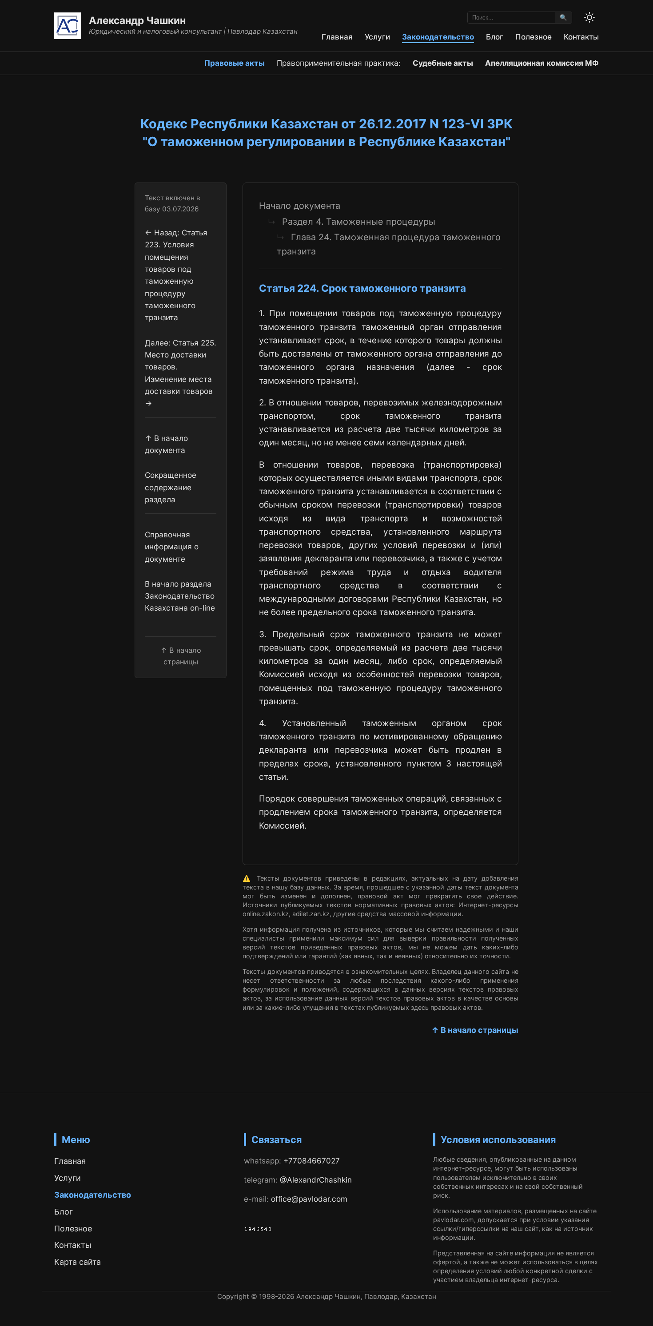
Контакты (581, 36)
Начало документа (299, 205)
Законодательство (438, 36)
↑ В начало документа (166, 444)
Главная (337, 36)
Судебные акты (443, 62)
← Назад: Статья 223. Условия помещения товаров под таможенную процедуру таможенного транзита (176, 275)
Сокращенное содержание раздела (170, 487)
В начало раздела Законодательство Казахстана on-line (180, 595)
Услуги (377, 36)
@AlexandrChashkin (316, 1179)
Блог (494, 36)
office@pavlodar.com (309, 1198)
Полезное (533, 36)
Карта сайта (77, 1261)
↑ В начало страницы (474, 1030)
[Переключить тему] (589, 17)
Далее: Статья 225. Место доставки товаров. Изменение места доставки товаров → (180, 372)
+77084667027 (311, 1160)
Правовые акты (234, 62)
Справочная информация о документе (172, 547)
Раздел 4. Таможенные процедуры (358, 221)
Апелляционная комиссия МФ (542, 62)
